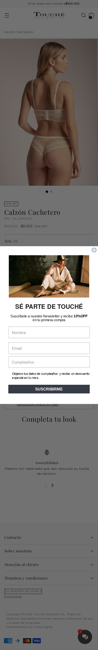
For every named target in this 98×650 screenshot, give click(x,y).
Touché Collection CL (49, 614)
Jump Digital (43, 627)
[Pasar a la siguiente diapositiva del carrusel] (52, 485)
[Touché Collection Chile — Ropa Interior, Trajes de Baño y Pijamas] (49, 15)
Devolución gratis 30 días (37, 404)
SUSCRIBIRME (49, 389)
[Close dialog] (94, 250)
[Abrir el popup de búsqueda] (81, 15)
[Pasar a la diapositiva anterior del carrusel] (46, 485)
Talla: (11, 241)
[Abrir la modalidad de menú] (7, 15)
